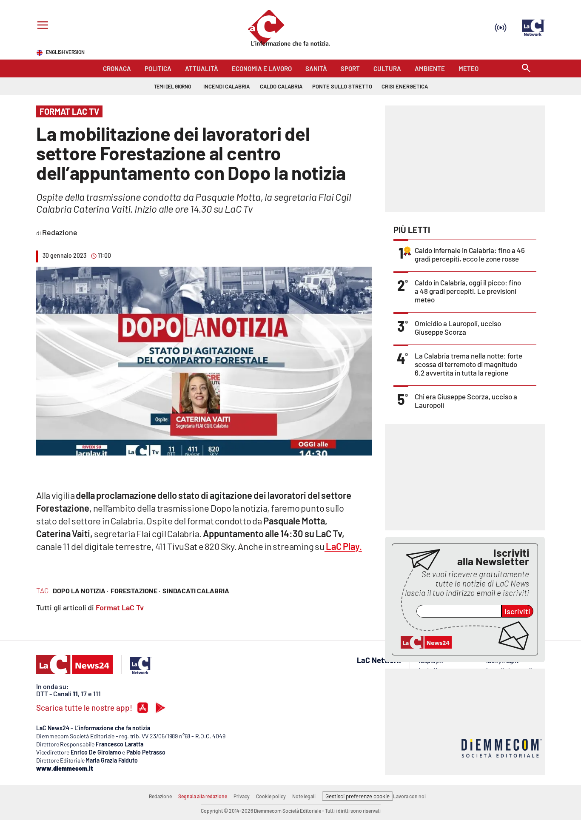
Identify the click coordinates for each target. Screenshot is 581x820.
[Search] (526, 69)
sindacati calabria (195, 591)
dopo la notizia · (80, 591)
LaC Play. (343, 546)
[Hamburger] (41, 26)
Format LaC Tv (120, 607)
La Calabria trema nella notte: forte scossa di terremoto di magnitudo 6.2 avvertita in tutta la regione (468, 364)
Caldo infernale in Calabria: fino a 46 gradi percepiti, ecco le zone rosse (470, 254)
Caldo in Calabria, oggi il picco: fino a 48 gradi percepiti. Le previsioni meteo (468, 291)
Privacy (242, 796)
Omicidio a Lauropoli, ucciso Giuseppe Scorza (458, 327)
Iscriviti (517, 611)
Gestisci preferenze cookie (357, 796)
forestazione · (135, 591)
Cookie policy (271, 796)
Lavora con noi (409, 796)
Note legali (304, 796)
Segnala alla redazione (202, 796)
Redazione (160, 796)
